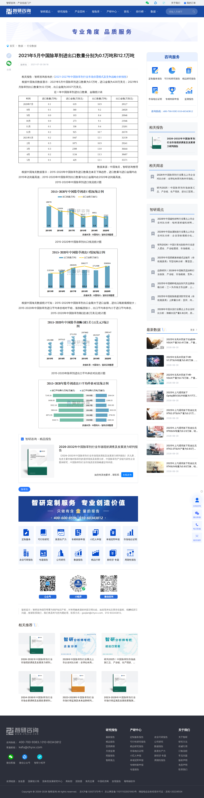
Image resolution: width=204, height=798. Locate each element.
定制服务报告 (136, 737)
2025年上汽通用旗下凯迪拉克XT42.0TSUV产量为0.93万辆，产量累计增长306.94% (181, 448)
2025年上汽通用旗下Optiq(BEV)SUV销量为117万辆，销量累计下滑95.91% (180, 395)
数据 (153, 11)
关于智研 (182, 737)
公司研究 (158, 741)
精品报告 (110, 741)
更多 (192, 329)
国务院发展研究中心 (52, 781)
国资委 (79, 781)
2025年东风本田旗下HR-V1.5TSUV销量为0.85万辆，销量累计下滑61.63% (182, 360)
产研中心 (112, 11)
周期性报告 (159, 760)
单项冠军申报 (136, 760)
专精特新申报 (136, 764)
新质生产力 (159, 751)
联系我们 (182, 769)
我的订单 (191, 2)
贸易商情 (110, 746)
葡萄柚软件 (129, 781)
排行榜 (140, 11)
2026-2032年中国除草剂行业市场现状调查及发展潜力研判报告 (36, 662)
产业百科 (80, 11)
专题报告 (134, 769)
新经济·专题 (160, 755)
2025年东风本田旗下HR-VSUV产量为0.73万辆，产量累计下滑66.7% (181, 377)
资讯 (126, 11)
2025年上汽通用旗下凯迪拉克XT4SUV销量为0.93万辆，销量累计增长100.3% (181, 466)
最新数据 (154, 330)
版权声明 (182, 760)
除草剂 (24, 64)
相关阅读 (156, 165)
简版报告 (110, 755)
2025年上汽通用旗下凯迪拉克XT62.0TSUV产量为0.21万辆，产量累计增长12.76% (181, 413)
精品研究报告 (136, 746)
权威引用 (182, 746)
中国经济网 (103, 781)
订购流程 (182, 751)
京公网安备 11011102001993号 (121, 791)
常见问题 (182, 755)
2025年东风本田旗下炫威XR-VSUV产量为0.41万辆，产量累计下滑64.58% (181, 342)
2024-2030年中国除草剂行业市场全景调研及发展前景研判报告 (36, 700)
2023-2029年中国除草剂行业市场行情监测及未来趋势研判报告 (78, 700)
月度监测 (110, 751)
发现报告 (116, 781)
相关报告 (156, 127)
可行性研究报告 (138, 741)
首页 (12, 45)
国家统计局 (33, 781)
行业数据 (31, 45)
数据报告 (158, 746)
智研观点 (45, 11)
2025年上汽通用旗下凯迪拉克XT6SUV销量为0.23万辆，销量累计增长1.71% (181, 431)
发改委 (21, 781)
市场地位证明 (136, 751)
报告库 (96, 11)
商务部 (69, 781)
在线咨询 (127, 474)
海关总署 (89, 781)
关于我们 (175, 2)
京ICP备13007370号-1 (91, 791)
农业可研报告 (161, 737)
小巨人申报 (135, 755)
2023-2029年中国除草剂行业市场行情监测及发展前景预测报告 (119, 700)
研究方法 (182, 741)
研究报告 (63, 11)
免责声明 (182, 764)
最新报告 (110, 737)
